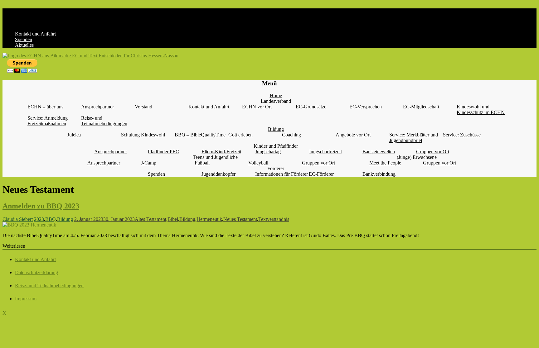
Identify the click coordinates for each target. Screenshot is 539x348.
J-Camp (148, 162)
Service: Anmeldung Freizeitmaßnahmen (47, 120)
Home (276, 95)
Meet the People (385, 162)
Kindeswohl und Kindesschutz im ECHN (481, 109)
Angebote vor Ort (353, 134)
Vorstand (143, 106)
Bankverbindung (379, 174)
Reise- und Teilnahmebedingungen (104, 120)
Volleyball (258, 162)
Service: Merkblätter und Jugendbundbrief (413, 137)
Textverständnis (273, 219)
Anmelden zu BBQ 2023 (40, 206)
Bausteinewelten (378, 151)
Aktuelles (24, 45)
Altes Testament (150, 219)
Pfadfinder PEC (163, 151)
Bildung (276, 129)
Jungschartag (268, 151)
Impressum (25, 298)
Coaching (291, 134)
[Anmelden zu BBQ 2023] (29, 224)
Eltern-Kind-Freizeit (221, 151)
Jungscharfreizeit (325, 151)
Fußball (202, 162)
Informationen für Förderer (281, 174)
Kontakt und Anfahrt (35, 33)
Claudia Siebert (17, 219)
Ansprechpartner (97, 106)
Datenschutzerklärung (36, 272)
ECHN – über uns (45, 106)
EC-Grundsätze (311, 106)
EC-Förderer (321, 174)
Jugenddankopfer (219, 174)
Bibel (173, 219)
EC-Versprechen (365, 106)
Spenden (23, 39)
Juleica (74, 134)
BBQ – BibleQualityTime (200, 134)
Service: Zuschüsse (462, 134)
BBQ (50, 219)
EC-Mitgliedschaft (421, 106)
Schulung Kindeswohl (143, 134)
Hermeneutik (209, 219)
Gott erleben (240, 134)
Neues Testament (240, 219)
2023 (39, 219)
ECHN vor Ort (257, 106)
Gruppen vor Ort (432, 151)
